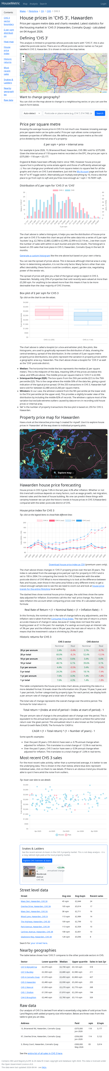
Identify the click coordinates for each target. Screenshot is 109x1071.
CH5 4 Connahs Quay (30, 977)
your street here (39, 943)
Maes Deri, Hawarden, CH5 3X (34, 901)
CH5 (49, 11)
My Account (83, 171)
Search (100, 113)
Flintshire (33, 11)
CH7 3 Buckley (27, 972)
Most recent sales (7, 71)
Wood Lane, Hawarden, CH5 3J (34, 916)
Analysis (34, 3)
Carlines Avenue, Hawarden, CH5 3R (37, 931)
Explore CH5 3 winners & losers (37, 860)
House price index (7, 50)
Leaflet (104, 92)
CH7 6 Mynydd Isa (29, 967)
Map (25, 3)
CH (42, 11)
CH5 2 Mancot (27, 987)
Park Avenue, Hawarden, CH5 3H (35, 926)
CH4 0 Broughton (28, 997)
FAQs (44, 1067)
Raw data (8, 100)
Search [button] (43, 3)
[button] (23, 57)
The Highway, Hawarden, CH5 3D (35, 921)
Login (103, 3)
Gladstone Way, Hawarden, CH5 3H (36, 937)
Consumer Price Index (62, 618)
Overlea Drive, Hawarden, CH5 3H (36, 906)
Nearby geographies (9, 91)
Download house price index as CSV (67, 564)
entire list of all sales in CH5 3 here (45, 1053)
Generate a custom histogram (35, 255)
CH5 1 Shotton (27, 992)
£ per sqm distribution (9, 33)
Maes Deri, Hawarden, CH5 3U (34, 911)
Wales (23, 11)
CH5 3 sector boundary (9, 21)
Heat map (9, 41)
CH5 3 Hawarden (28, 982)
